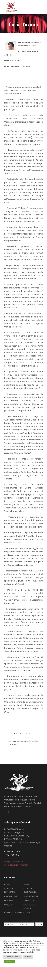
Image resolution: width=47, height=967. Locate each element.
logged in (24, 741)
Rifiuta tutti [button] (28, 957)
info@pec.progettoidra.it (16, 864)
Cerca (39, 924)
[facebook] (4, 812)
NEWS (26, 884)
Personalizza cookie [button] (12, 957)
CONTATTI (28, 912)
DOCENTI (8, 900)
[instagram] (8, 812)
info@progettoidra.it (14, 861)
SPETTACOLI (29, 900)
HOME (7, 884)
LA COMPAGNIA (31, 896)
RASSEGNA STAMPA (13, 912)
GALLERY (8, 904)
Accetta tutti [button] (9, 961)
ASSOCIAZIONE (11, 896)
